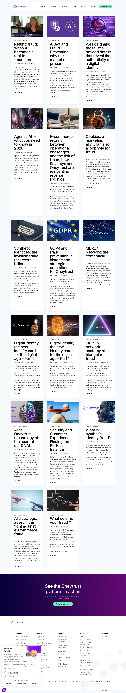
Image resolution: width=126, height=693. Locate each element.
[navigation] (107, 690)
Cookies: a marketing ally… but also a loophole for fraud (98, 144)
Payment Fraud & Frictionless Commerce (64, 639)
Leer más (18, 92)
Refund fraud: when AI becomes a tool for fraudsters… (26, 52)
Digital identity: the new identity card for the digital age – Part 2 (27, 351)
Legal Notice (52, 681)
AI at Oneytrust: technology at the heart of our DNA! (26, 438)
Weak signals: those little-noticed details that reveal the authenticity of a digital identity (98, 56)
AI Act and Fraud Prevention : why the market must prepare (61, 54)
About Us (83, 6)
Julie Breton (19, 63)
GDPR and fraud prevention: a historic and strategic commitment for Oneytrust (61, 260)
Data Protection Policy (76, 681)
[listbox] (94, 6)
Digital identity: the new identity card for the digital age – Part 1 (62, 351)
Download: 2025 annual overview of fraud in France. (86, 653)
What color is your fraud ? (61, 520)
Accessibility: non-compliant (95, 681)
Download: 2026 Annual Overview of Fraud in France (86, 662)
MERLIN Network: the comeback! (97, 252)
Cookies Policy (63, 681)
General (24, 40)
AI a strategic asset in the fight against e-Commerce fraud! (25, 526)
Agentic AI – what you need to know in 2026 (27, 142)
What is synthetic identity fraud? (98, 434)
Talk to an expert (105, 6)
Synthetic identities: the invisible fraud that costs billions (26, 256)
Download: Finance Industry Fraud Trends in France (86, 672)
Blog (74, 6)
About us (104, 636)
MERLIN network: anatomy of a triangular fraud (97, 351)
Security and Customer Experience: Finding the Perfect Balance (61, 440)
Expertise (17, 40)
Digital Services (42, 649)
